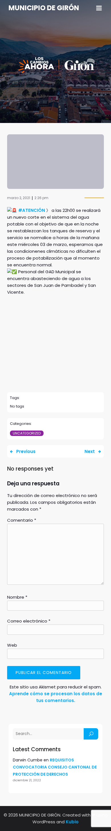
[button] (55, 371)
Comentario (21, 520)
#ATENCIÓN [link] (31, 210)
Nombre (17, 597)
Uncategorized (27, 433)
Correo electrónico (28, 621)
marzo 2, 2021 (18, 197)
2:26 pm (41, 197)
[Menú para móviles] (99, 8)
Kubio (72, 822)
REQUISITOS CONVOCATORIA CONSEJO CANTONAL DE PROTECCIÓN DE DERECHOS (55, 767)
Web (12, 645)
